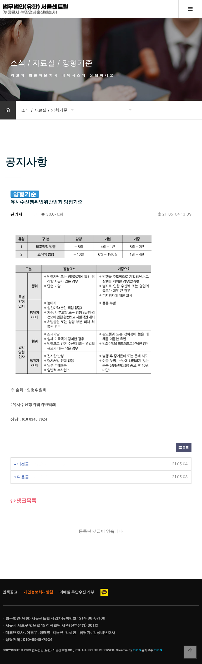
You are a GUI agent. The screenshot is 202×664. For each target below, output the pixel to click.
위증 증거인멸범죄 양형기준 (59, 476)
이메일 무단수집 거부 (76, 592)
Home (35, 9)
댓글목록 (26, 500)
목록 (185, 448)
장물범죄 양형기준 (50, 463)
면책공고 (10, 592)
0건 (33, 214)
